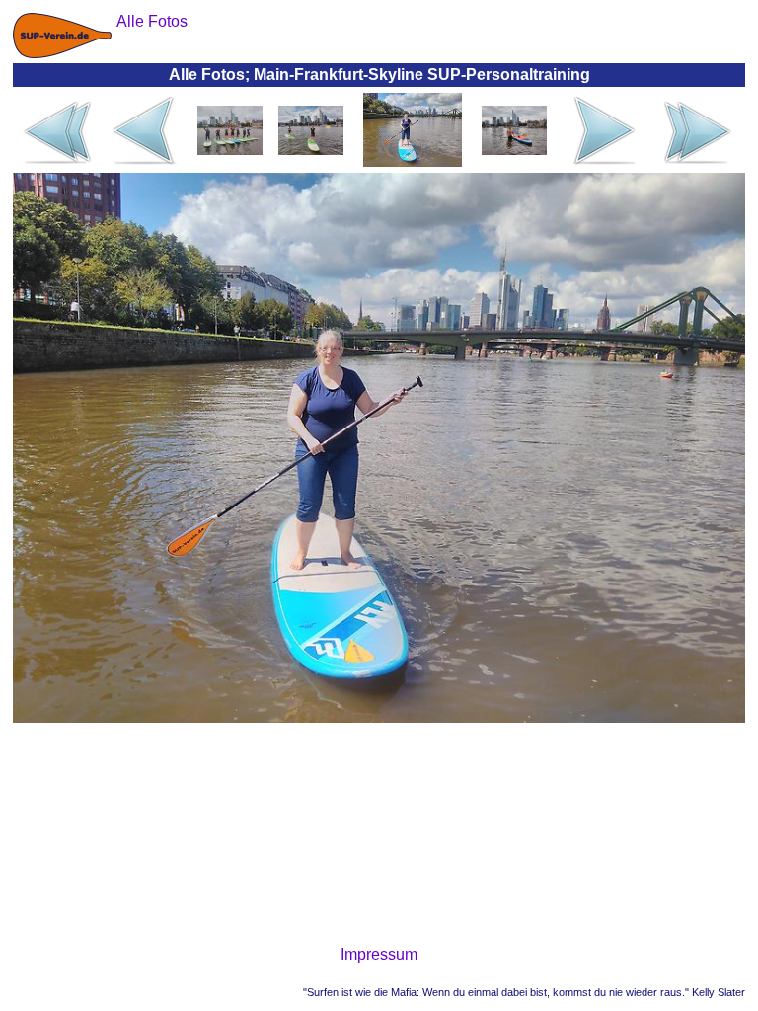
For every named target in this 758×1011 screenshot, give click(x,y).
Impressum (379, 954)
